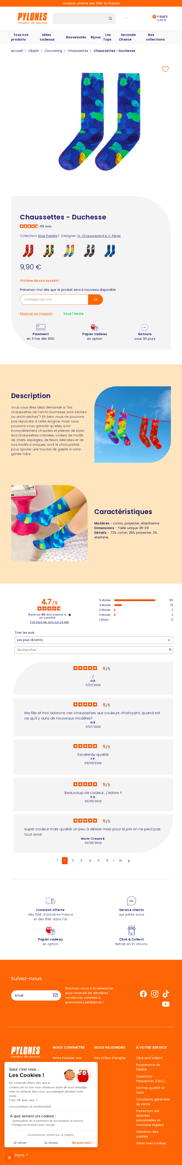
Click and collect (149, 1058)
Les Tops (107, 37)
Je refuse (19, 1142)
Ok (95, 299)
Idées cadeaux (47, 37)
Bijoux (96, 37)
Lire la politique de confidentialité (30, 1106)
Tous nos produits (19, 37)
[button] (9, 1157)
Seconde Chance (127, 37)
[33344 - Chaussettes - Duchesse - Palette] (69, 251)
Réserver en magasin (36, 314)
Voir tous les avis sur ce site (49, 622)
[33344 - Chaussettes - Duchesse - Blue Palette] (110, 251)
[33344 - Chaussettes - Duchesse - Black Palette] (89, 251)
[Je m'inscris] (55, 995)
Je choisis (51, 1142)
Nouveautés (76, 37)
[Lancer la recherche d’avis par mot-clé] (170, 650)
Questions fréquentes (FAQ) (150, 1078)
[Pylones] (32, 18)
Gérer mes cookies (151, 1143)
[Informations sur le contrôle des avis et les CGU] (69, 615)
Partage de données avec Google (33, 1124)
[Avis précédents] (57, 860)
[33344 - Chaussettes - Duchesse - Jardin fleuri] (48, 251)
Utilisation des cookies (147, 1134)
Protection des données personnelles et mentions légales (150, 1118)
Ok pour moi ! (82, 1142)
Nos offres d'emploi (109, 1058)
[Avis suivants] (129, 861)
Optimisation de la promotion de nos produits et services (47, 1120)
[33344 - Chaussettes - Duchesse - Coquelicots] (28, 251)
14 (120, 860)
